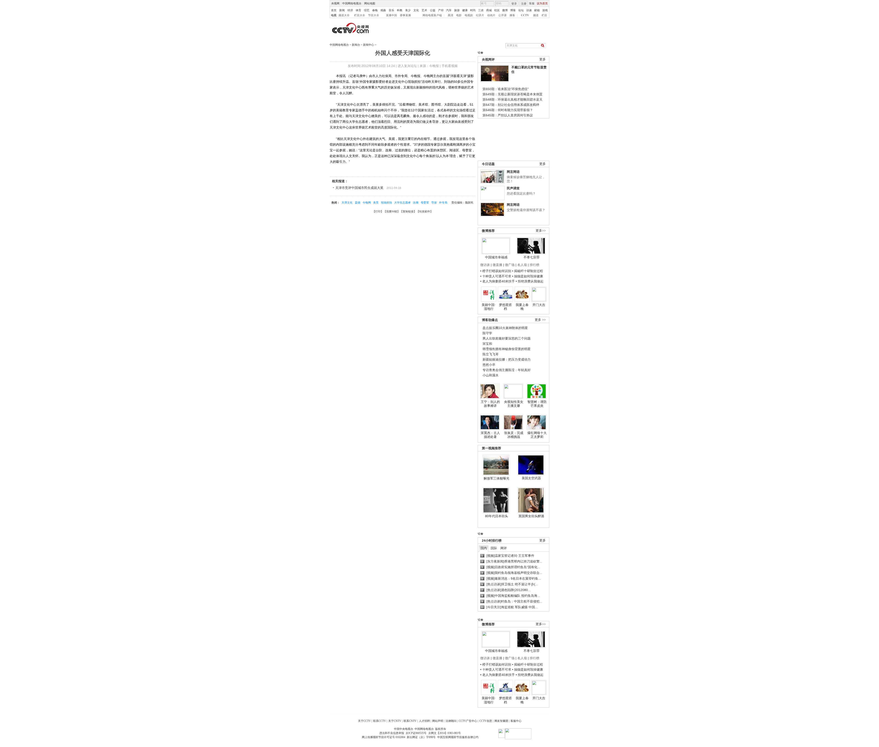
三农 (481, 10)
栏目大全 (359, 15)
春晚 (375, 10)
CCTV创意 (485, 721)
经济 (350, 10)
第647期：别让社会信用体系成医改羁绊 (511, 105)
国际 (494, 548)
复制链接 (408, 211)
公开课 (502, 15)
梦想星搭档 (505, 307)
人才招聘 (424, 721)
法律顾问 (450, 721)
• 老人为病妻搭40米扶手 (497, 281)
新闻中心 (368, 44)
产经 (441, 10)
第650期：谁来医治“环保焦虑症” (506, 89)
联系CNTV (410, 721)
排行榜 (534, 265)
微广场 (510, 265)
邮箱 (537, 10)
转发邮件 (424, 211)
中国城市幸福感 (496, 257)
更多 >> (540, 319)
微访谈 (485, 265)
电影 (459, 15)
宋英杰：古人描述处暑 (490, 435)
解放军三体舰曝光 (496, 478)
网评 (503, 548)
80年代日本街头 (496, 516)
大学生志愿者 (402, 202)
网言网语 (513, 172)
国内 (483, 548)
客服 (531, 3)
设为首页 (542, 3)
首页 (333, 10)
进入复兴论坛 (407, 66)
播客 (512, 15)
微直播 (497, 265)
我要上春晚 (522, 307)
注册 (523, 3)
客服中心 (515, 721)
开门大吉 (538, 305)
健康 (465, 10)
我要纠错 (391, 211)
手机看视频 (450, 66)
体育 (358, 10)
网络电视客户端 (432, 15)
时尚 (473, 10)
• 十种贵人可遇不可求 (496, 276)
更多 (542, 59)
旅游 (457, 10)
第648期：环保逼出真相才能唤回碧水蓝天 (513, 99)
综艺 (366, 10)
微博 (505, 10)
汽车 (449, 10)
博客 (513, 10)
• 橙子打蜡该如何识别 (495, 271)
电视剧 (469, 15)
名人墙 (522, 265)
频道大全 (344, 15)
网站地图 (369, 3)
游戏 (545, 10)
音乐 (391, 10)
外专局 (443, 202)
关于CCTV (364, 721)
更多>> (541, 230)
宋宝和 (487, 343)
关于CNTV (394, 721)
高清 (450, 15)
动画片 (491, 15)
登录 (514, 3)
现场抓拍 (386, 202)
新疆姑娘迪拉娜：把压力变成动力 (507, 359)
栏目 (544, 15)
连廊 (415, 202)
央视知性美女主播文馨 (513, 404)
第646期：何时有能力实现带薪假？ (508, 110)
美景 (376, 202)
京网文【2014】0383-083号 (444, 733)
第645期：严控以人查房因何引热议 (508, 115)
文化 (416, 10)
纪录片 (480, 15)
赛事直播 (405, 15)
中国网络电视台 (351, 3)
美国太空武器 (531, 478)
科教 (399, 10)
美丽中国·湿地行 (489, 307)
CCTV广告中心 (468, 721)
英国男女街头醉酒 (531, 516)
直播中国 (391, 15)
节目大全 (373, 15)
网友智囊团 (501, 721)
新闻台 (356, 44)
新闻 (342, 10)
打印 (378, 211)
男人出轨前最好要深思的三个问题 (507, 338)
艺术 (424, 10)
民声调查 (513, 188)
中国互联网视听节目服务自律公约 (457, 737)
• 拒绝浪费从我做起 (529, 281)
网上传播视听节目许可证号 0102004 (383, 737)
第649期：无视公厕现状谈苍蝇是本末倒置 (513, 94)
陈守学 (487, 333)
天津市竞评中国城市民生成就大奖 (359, 188)
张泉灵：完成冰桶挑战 (513, 435)
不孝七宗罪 (532, 257)
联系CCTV (379, 721)
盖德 (357, 202)
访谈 (529, 10)
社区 (497, 10)
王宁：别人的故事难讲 (490, 404)
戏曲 (383, 10)
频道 (536, 15)
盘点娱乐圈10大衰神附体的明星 (505, 328)
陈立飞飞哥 (491, 354)
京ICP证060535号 (416, 733)
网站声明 (437, 721)
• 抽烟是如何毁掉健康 (527, 276)
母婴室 (425, 202)
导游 (434, 202)
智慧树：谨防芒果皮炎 (537, 404)
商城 (489, 10)
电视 (333, 15)
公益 (432, 10)
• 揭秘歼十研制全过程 (527, 271)
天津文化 (347, 202)
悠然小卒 (489, 365)
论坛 (521, 10)
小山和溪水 (491, 375)
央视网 (335, 3)
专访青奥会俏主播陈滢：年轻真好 (507, 370)
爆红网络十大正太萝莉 (537, 435)
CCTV (525, 15)
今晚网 (367, 202)
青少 (408, 10)
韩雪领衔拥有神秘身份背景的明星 (507, 349)
